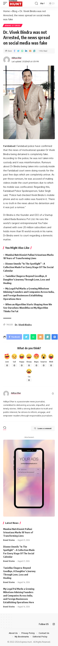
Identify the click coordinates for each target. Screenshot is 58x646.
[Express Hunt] (16, 3)
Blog (14, 11)
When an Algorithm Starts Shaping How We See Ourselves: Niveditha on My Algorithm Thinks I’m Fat (27, 308)
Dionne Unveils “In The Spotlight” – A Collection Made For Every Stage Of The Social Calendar (28, 267)
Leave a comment (45, 428)
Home (6, 11)
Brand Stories (12, 25)
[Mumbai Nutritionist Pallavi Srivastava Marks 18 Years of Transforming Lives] (47, 533)
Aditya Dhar (16, 58)
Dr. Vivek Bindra (23, 324)
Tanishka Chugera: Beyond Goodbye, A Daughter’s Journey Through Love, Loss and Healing (26, 279)
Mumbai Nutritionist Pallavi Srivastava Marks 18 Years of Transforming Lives (18, 532)
